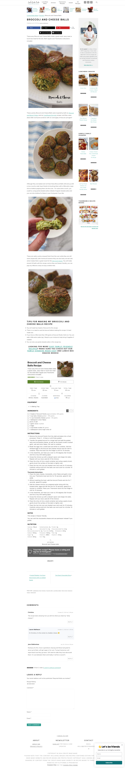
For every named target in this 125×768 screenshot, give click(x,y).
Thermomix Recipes (62, 2)
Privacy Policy (36, 746)
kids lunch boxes (57, 261)
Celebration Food (37, 590)
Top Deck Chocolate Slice (63, 575)
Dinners (53, 2)
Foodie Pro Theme (70, 765)
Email (29, 718)
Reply (70, 622)
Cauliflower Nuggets (50, 115)
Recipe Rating (31, 681)
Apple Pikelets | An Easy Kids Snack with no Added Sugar (37, 577)
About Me (36, 744)
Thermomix (33, 592)
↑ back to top (62, 736)
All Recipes (77, 2)
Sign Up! (56, 744)
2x (69, 410)
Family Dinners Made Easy (42, 351)
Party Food (64, 590)
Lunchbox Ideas (45, 2)
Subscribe (109, 763)
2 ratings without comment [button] (52, 667)
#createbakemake (61, 553)
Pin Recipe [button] (63, 381)
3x (72, 410)
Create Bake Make (32, 15)
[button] (28, 377)
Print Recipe (57, 32)
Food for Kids (49, 590)
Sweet (71, 2)
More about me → (88, 65)
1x (67, 410)
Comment (30, 688)
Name (29, 712)
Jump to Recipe (46, 32)
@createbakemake (45, 553)
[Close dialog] (122, 745)
